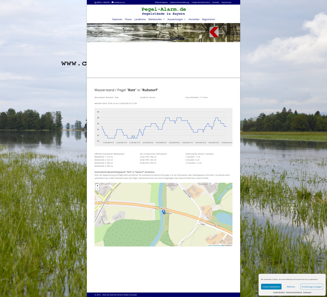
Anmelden (194, 19)
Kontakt (215, 2)
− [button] (97, 189)
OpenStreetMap (219, 245)
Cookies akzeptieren (271, 286)
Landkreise (140, 19)
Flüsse (128, 19)
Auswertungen (175, 19)
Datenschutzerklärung (294, 292)
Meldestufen (155, 19)
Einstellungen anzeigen (312, 286)
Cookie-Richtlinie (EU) (201, 2)
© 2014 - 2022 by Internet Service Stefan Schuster (116, 295)
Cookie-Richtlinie (279, 292)
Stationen (117, 19)
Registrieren (208, 19)
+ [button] (97, 185)
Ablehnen (291, 286)
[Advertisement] (163, 60)
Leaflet (209, 245)
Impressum (307, 292)
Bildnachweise (161, 2)
